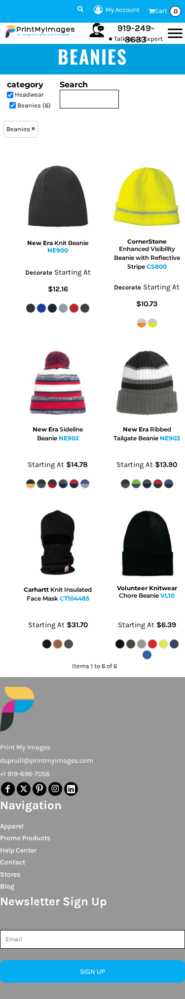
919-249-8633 (135, 34)
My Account (123, 9)
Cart (166, 11)
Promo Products (25, 838)
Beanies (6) (34, 105)
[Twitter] (24, 789)
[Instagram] (55, 789)
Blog (7, 886)
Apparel (12, 826)
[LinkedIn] (71, 789)
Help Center (18, 850)
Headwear (29, 94)
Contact (12, 862)
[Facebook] (8, 789)
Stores (10, 874)
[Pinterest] (39, 789)
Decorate (38, 272)
